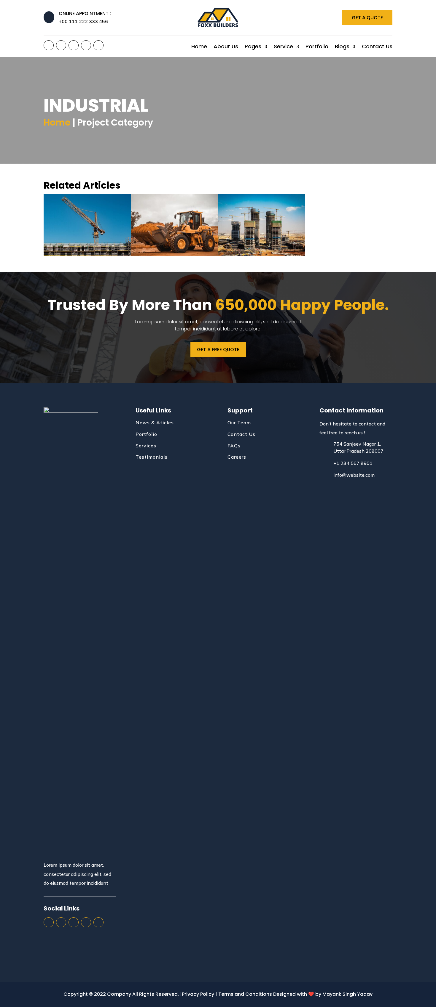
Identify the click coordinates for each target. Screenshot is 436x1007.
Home (199, 47)
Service (283, 47)
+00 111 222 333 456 (83, 21)
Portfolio (316, 47)
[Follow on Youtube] (86, 45)
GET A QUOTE (367, 17)
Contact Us (377, 47)
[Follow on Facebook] (49, 45)
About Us (226, 47)
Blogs (342, 47)
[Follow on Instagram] (74, 45)
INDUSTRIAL (87, 228)
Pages (253, 47)
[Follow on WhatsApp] (98, 45)
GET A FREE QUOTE (218, 349)
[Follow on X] (61, 45)
